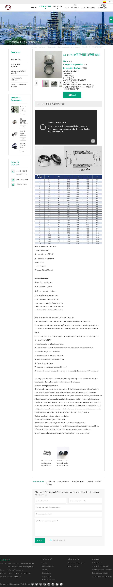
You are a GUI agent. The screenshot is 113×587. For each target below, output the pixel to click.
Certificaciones (46, 573)
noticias (57, 6)
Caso (66, 8)
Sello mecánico (51, 47)
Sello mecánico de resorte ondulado (69, 47)
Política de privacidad (48, 580)
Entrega (44, 563)
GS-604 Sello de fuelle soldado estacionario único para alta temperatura (24, 145)
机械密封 (48, 485)
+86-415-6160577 (21, 184)
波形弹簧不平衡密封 (94, 481)
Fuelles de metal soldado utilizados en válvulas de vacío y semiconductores (24, 109)
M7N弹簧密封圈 (63, 481)
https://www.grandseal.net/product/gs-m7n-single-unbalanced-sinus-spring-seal (62, 433)
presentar (39, 540)
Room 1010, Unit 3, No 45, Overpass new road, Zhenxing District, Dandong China (21, 565)
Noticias (44, 569)
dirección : (3, 563)
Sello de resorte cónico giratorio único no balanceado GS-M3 (23, 133)
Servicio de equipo (48, 566)
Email (72, 94)
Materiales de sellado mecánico (18, 72)
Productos (45, 6)
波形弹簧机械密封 (78, 481)
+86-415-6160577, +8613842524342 (21, 172)
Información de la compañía (76, 563)
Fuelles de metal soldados (16, 79)
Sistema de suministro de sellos (18, 86)
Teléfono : (3, 573)
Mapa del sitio (46, 576)
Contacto (5, 559)
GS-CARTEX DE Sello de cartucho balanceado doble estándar (24, 121)
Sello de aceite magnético (16, 65)
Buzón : (2, 570)
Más (23, 115)
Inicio (34, 8)
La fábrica (75, 6)
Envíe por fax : (4, 576)
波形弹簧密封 (50, 481)
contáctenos (88, 8)
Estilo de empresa (72, 566)
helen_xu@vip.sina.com (23, 179)
